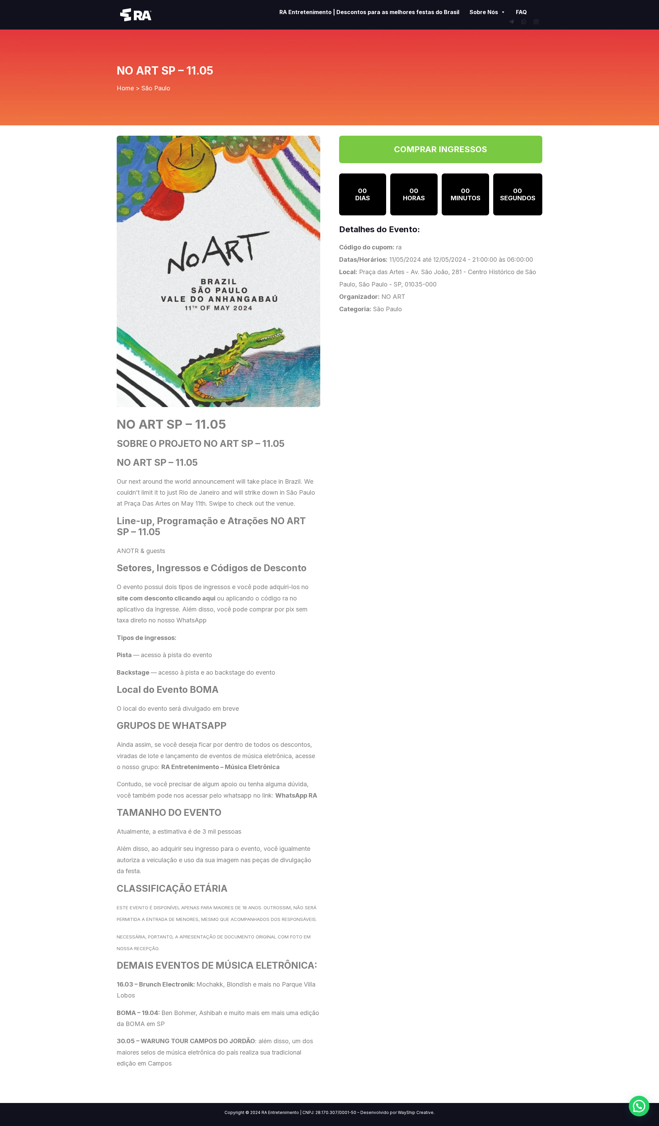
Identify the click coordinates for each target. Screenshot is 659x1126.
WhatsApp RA (296, 795)
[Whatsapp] (524, 21)
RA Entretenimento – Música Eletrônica (220, 766)
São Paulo (155, 88)
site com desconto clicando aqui (166, 598)
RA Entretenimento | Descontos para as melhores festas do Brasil (369, 12)
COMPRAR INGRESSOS (440, 149)
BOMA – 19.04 (137, 1012)
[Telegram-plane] (511, 21)
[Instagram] (536, 21)
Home (125, 88)
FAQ (521, 12)
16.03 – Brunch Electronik (155, 984)
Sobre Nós (484, 12)
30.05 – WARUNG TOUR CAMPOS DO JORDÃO (186, 1041)
